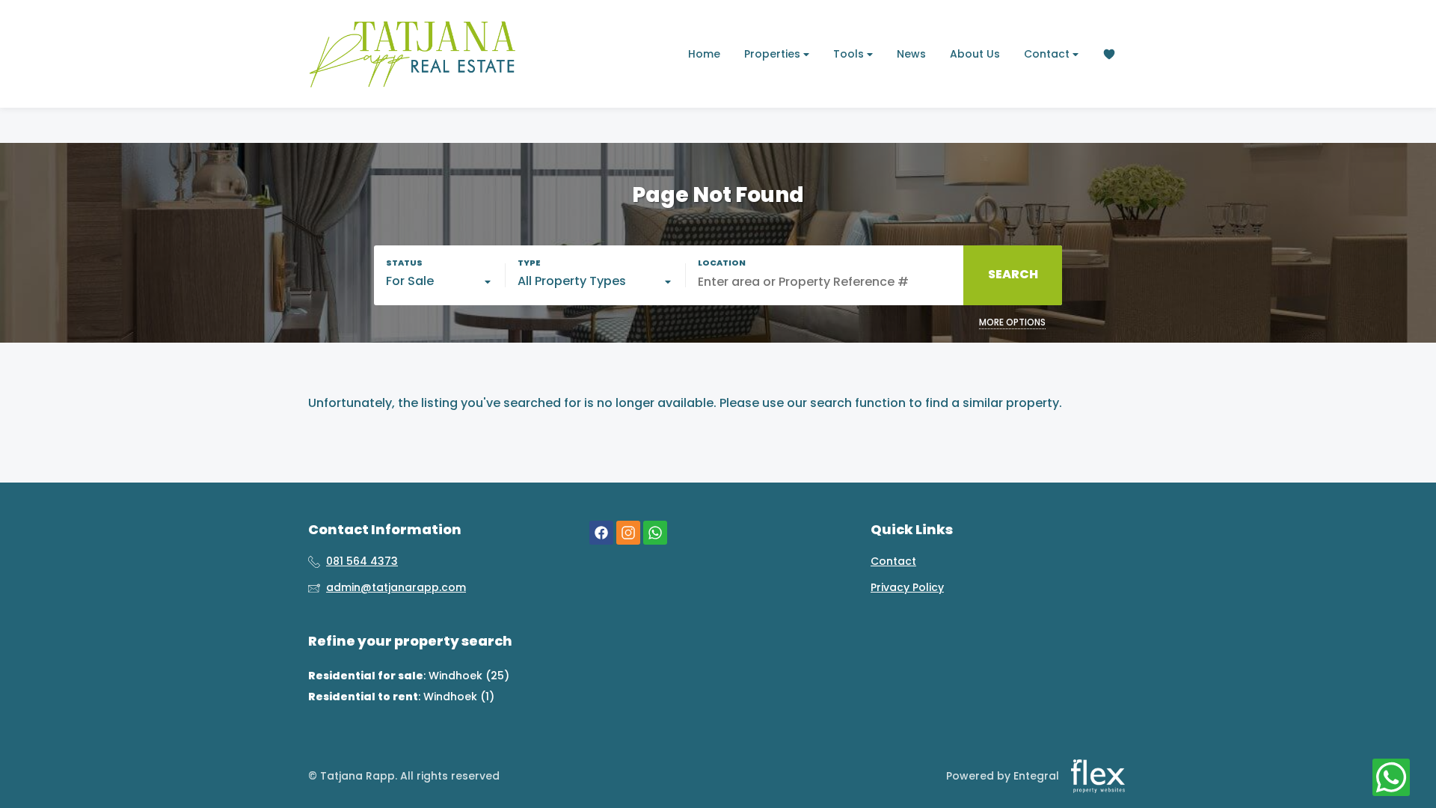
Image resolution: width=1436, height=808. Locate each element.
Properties (773, 53)
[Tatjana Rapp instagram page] (628, 532)
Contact (1048, 53)
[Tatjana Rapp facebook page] (601, 532)
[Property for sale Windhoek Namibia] (413, 54)
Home (704, 53)
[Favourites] (1109, 54)
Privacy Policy (907, 588)
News (911, 53)
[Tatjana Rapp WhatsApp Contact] (1391, 778)
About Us (975, 53)
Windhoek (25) (469, 675)
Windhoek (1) (458, 696)
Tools (850, 53)
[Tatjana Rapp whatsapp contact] (655, 532)
